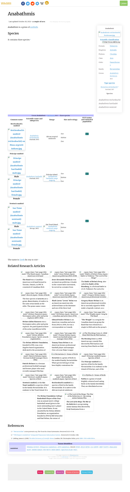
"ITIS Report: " (21, 435)
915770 (48, 450)
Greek (22, 260)
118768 (87, 447)
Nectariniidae (115, 69)
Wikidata (30, 447)
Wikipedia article (74, 455)
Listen (124, 3)
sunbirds (34, 27)
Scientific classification (109, 40)
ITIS (44, 450)
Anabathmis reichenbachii (34, 136)
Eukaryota (113, 46)
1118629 (39, 450)
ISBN (81, 438)
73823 (75, 450)
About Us (60, 472)
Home (40, 472)
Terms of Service (72, 472)
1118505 (57, 450)
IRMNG (34, 450)
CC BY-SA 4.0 (65, 457)
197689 (77, 447)
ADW (59, 447)
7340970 (106, 447)
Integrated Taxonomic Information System (45, 435)
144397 (29, 450)
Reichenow (113, 76)
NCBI (53, 450)
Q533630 (36, 447)
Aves (111, 58)
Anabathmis (52, 447)
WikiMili (6, 3)
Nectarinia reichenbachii (109, 87)
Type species (109, 83)
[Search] (47, 3)
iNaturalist (113, 447)
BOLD (83, 447)
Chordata (113, 54)
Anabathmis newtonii (34, 226)
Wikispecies (44, 447)
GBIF (100, 447)
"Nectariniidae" (18, 431)
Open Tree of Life (67, 450)
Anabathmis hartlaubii (34, 176)
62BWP (96, 447)
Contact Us (49, 472)
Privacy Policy (87, 472)
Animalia (113, 50)
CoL (92, 447)
